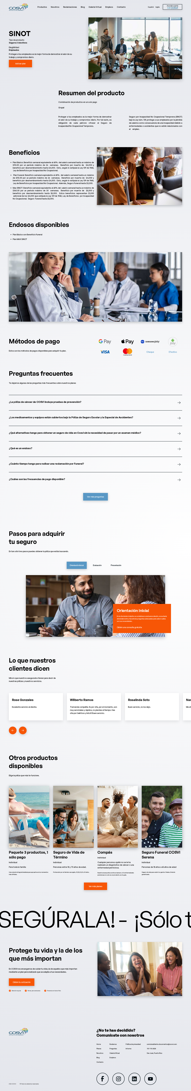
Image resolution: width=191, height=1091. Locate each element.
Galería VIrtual (114, 1053)
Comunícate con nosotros (120, 1035)
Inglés (158, 7)
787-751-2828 (151, 1049)
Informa (128, 1049)
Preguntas (113, 1049)
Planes (98, 1049)
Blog (83, 7)
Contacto (121, 7)
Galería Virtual (95, 7)
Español (151, 7)
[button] (13, 730)
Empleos (109, 7)
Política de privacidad (133, 1044)
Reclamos (113, 1044)
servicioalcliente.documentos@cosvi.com (162, 1044)
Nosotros (55, 7)
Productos (42, 7)
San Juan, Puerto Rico (154, 1053)
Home (98, 1044)
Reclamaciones (70, 7)
